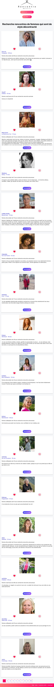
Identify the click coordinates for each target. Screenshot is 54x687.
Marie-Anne (5, 132)
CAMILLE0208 (5, 213)
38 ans (11, 417)
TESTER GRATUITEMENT (26, 12)
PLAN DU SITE (42, 685)
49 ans (10, 336)
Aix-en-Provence (6, 458)
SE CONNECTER (27, 16)
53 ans (9, 93)
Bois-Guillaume (6, 377)
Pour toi (4, 51)
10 (31, 681)
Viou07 (4, 92)
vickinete (4, 457)
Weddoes (4, 173)
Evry (3, 296)
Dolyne (4, 335)
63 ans (10, 620)
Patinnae (4, 497)
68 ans (10, 53)
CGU (36, 685)
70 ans (11, 215)
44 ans (12, 377)
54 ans (9, 539)
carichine (4, 578)
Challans (4, 580)
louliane (4, 375)
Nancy (3, 174)
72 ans (14, 134)
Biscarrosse (5, 215)
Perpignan (4, 53)
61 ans (11, 498)
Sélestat (4, 539)
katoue (3, 416)
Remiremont (5, 417)
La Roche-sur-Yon (6, 134)
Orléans (4, 93)
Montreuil (4, 336)
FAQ (33, 685)
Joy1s (3, 659)
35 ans (13, 458)
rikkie (3, 538)
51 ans (8, 174)
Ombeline (4, 294)
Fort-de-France (6, 255)
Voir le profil (27, 66)
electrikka (4, 619)
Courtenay (4, 661)
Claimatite (4, 254)
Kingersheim (5, 498)
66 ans (9, 580)
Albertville (4, 620)
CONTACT (50, 685)
